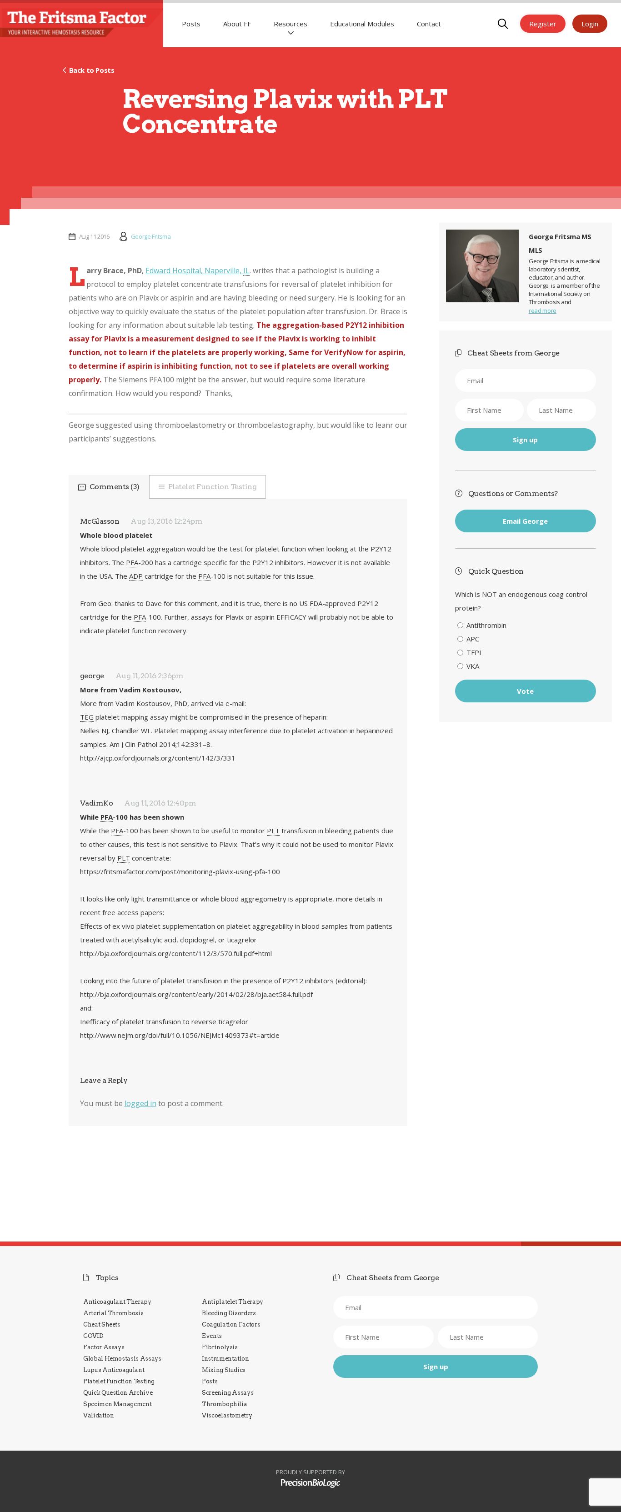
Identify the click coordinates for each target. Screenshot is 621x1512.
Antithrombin (486, 625)
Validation (98, 1415)
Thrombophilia (224, 1404)
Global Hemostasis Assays (122, 1358)
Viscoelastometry (227, 1415)
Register (542, 23)
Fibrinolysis (220, 1347)
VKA (472, 666)
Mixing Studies (223, 1370)
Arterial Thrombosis (113, 1313)
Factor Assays (103, 1347)
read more (542, 310)
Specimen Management (117, 1404)
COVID (93, 1335)
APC (472, 638)
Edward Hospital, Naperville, (197, 270)
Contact (429, 23)
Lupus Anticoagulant (113, 1370)
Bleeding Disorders (229, 1313)
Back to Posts (91, 70)
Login (589, 23)
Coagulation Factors (231, 1324)
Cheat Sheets (101, 1324)
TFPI (473, 652)
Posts (191, 23)
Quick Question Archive (117, 1392)
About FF (237, 23)
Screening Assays (227, 1392)
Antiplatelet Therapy (232, 1301)
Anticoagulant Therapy (117, 1301)
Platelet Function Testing (212, 486)
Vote (525, 691)
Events (212, 1335)
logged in (140, 1103)
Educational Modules (362, 23)
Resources (290, 23)
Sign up (525, 439)
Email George (525, 521)
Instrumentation (225, 1358)
